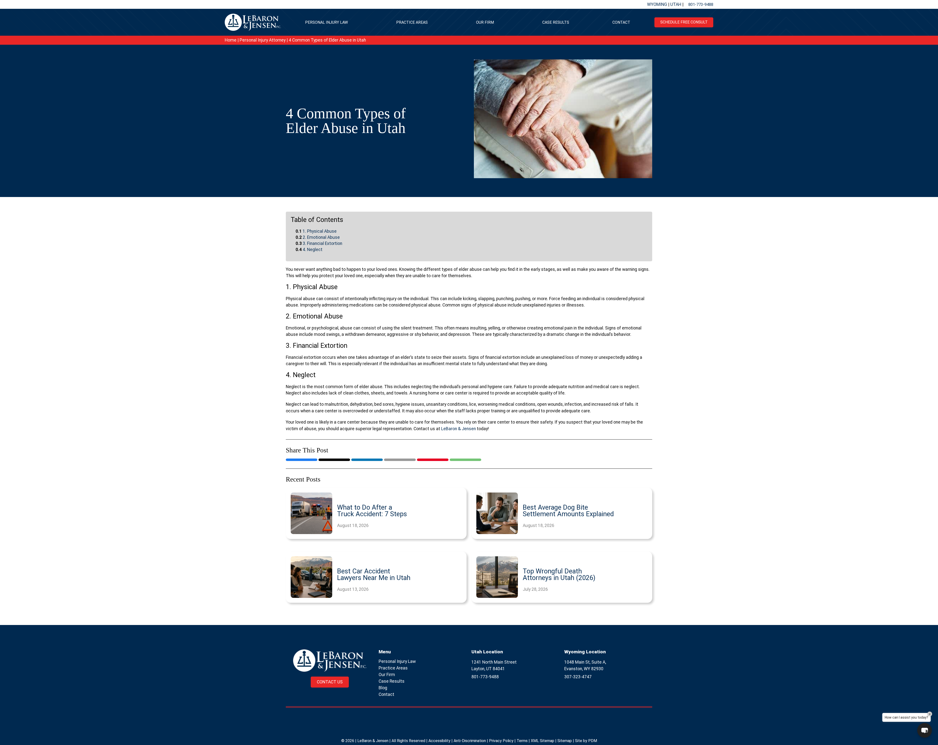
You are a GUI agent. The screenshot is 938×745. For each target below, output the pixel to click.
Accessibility (439, 740)
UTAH (676, 4)
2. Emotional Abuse (321, 237)
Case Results (555, 22)
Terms (522, 740)
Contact (621, 22)
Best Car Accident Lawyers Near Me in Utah (373, 574)
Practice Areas (412, 22)
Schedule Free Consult (684, 22)
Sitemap (564, 740)
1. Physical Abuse (320, 231)
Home (230, 40)
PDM (592, 740)
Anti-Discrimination (470, 740)
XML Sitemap (542, 740)
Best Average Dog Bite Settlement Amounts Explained (568, 510)
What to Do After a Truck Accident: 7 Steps (372, 510)
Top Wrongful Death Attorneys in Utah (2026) (559, 574)
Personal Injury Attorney (263, 40)
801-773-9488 (700, 4)
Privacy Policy (501, 740)
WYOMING (657, 4)
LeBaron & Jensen (458, 428)
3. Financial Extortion (322, 243)
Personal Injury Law (326, 22)
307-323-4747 (578, 676)
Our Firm (485, 22)
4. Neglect (312, 249)
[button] (924, 730)
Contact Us (330, 681)
